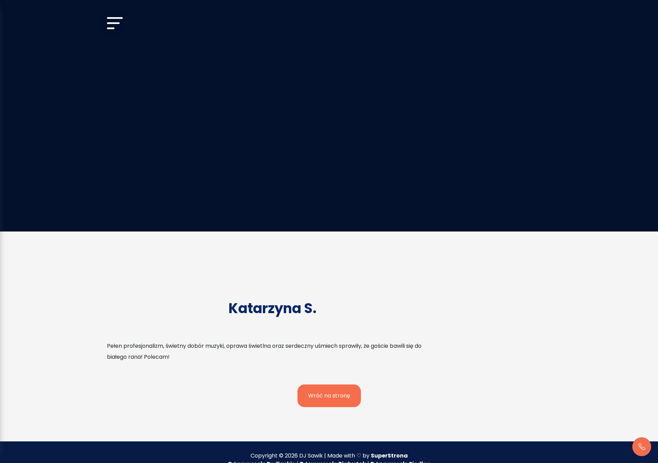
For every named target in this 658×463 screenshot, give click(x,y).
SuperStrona (389, 456)
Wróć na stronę (329, 396)
